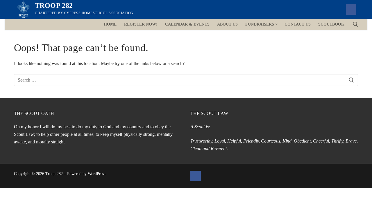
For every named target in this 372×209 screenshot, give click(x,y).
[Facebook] (351, 9)
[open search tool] (355, 24)
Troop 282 (54, 5)
